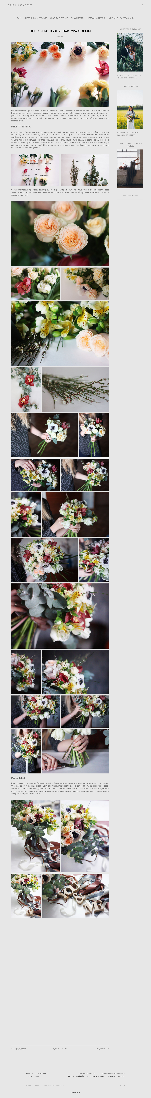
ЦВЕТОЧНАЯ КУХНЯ (97, 18)
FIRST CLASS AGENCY (20, 5)
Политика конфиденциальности (112, 1073)
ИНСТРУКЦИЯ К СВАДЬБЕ (35, 18)
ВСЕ (19, 18)
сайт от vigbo (75, 1092)
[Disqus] (60, 949)
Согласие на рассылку (116, 1076)
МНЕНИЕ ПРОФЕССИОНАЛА (121, 18)
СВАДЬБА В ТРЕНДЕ (59, 18)
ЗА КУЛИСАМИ (78, 18)
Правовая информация (87, 1073)
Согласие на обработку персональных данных (86, 1076)
